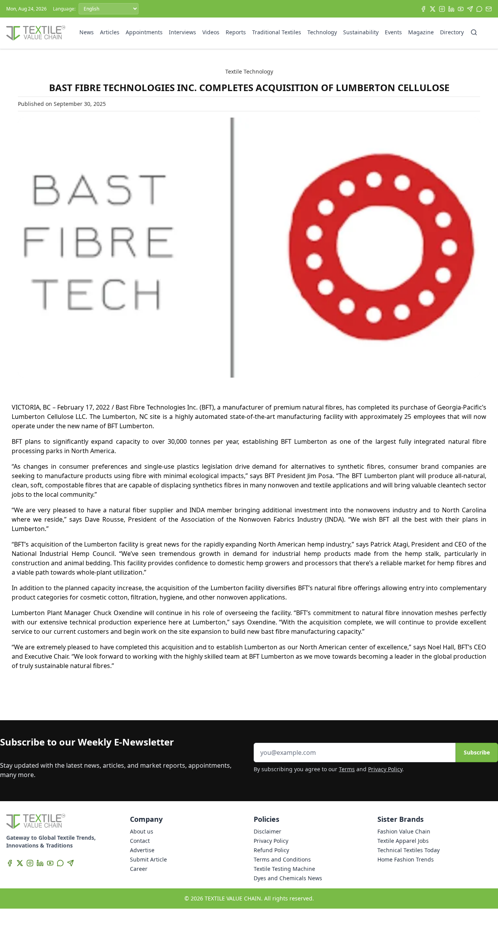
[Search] (474, 32)
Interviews (182, 32)
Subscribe (477, 752)
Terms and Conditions (282, 859)
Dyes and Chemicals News (288, 878)
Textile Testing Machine (284, 868)
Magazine (421, 32)
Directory (452, 32)
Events (393, 32)
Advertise (142, 850)
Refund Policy (271, 850)
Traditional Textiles (276, 32)
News (86, 32)
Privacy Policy (385, 769)
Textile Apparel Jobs (403, 840)
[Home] (35, 33)
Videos (210, 32)
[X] (433, 9)
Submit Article (148, 859)
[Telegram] (470, 9)
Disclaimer (267, 831)
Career (138, 868)
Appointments (144, 32)
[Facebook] (423, 9)
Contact (140, 840)
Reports (236, 32)
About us (141, 831)
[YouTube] (461, 9)
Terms (347, 769)
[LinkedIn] (451, 9)
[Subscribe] (489, 9)
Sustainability (361, 32)
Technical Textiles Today (408, 850)
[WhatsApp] (479, 9)
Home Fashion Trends (405, 859)
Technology (322, 32)
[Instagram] (442, 9)
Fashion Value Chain (403, 831)
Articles (109, 32)
